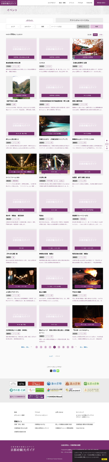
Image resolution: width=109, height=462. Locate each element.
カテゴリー (28, 26)
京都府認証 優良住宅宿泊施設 (84, 424)
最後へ (86, 347)
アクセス (80, 2)
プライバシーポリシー (41, 415)
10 (63, 347)
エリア (13, 26)
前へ (27, 347)
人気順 (100, 34)
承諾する (104, 459)
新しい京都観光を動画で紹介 (63, 424)
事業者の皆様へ (101, 2)
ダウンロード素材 (19, 415)
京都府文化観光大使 (20, 431)
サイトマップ (80, 412)
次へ (81, 347)
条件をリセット (83, 26)
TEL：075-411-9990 (66, 452)
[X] (51, 371)
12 (72, 347)
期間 (42, 26)
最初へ (23, 347)
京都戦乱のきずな (40, 424)
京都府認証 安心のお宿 (20, 428)
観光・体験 (62, 2)
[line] (58, 371)
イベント (71, 2)
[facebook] (54, 371)
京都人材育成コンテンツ (42, 428)
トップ (51, 356)
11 (67, 347)
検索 (96, 26)
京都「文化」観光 (19, 424)
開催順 (95, 34)
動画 (15, 412)
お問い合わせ (59, 412)
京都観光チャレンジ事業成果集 (64, 428)
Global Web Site (80, 428)
